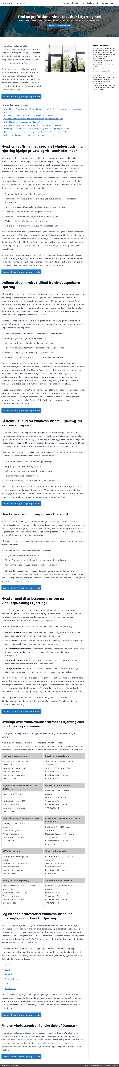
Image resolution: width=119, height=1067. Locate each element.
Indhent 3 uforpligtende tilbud (59, 26)
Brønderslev (10, 988)
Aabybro (9, 974)
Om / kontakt (102, 3)
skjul (26, 105)
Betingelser (114, 1065)
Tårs (7, 983)
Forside (66, 3)
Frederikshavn (11, 979)
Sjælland (90, 3)
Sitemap (107, 1065)
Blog (101, 1065)
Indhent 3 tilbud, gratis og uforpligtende (21, 96)
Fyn (82, 3)
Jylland (75, 3)
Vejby (7, 969)
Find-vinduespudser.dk (13, 2)
